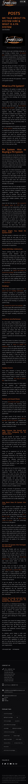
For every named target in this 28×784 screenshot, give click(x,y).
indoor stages (18, 739)
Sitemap (6, 700)
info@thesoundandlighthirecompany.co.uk (14, 690)
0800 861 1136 (11, 669)
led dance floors (7, 743)
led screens (6, 746)
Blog (5, 699)
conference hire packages (9, 731)
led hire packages (7, 720)
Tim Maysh (16, 649)
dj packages (6, 728)
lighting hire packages (8, 717)
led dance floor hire (18, 743)
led (17, 717)
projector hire (7, 735)
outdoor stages (17, 735)
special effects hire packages (10, 724)
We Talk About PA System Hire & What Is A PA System (14, 22)
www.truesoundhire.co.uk (10, 695)
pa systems (17, 720)
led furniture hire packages (9, 750)
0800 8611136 (15, 685)
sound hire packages (8, 713)
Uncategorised (6, 29)
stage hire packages (8, 739)
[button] (21, 1)
